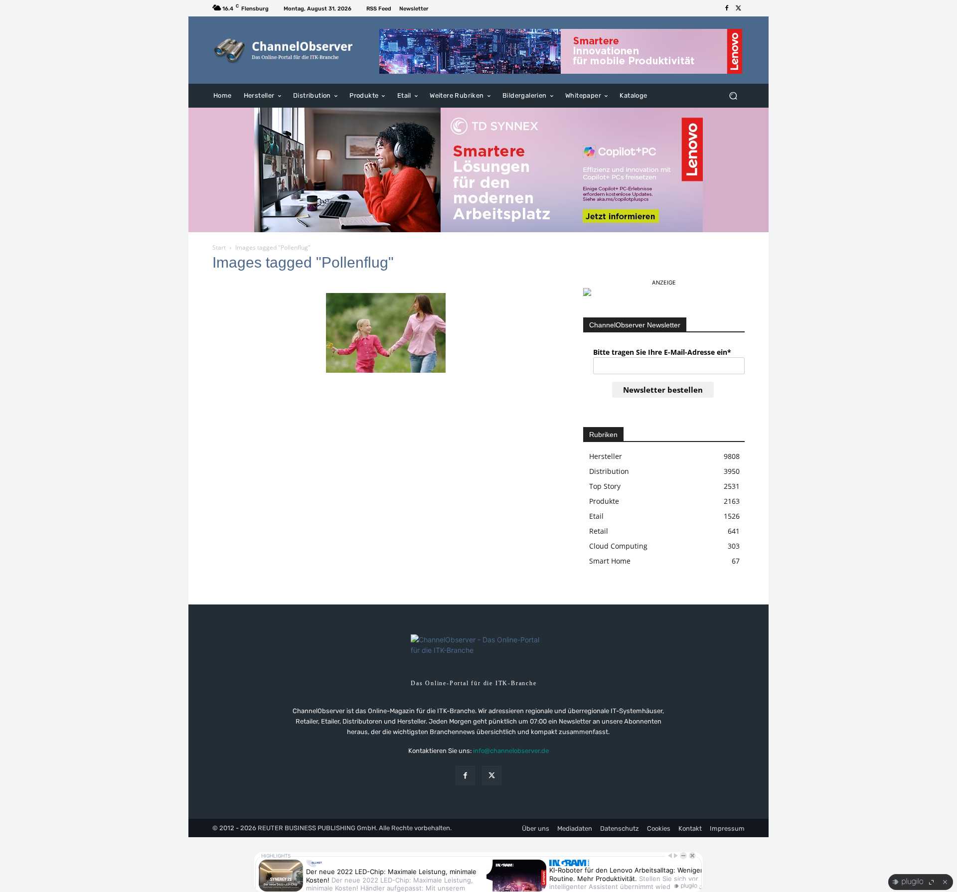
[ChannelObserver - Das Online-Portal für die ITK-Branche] (283, 50)
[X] (739, 8)
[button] (733, 96)
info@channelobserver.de (511, 750)
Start (219, 247)
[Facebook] (727, 8)
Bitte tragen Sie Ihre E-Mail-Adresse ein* (662, 352)
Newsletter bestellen (663, 390)
